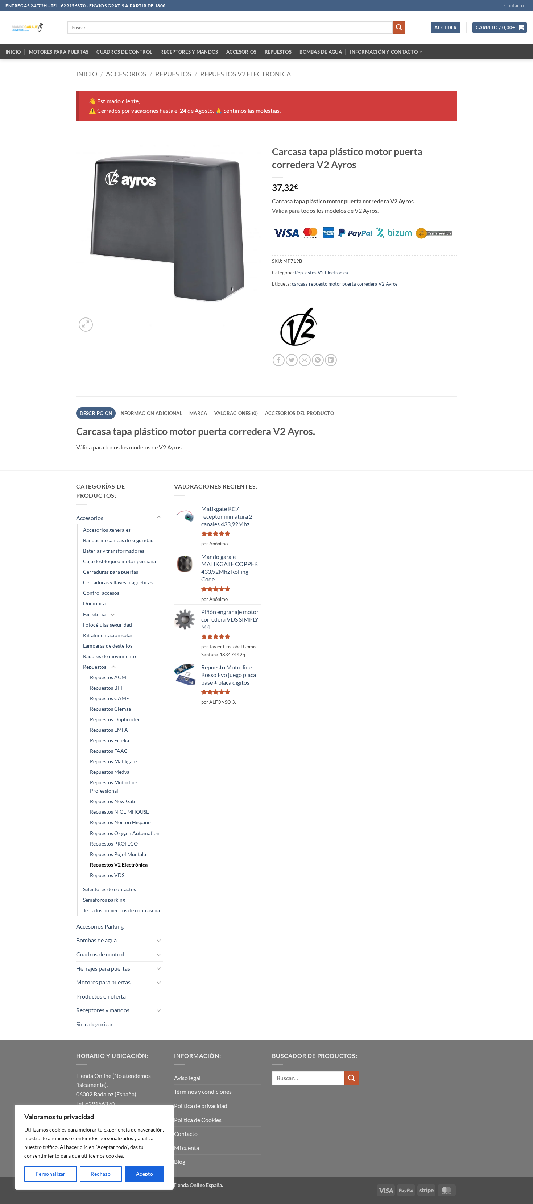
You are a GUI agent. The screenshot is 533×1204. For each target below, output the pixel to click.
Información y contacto (384, 52)
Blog (179, 1161)
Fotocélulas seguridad (107, 625)
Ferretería (94, 614)
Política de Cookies (198, 1119)
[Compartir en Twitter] (292, 360)
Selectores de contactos (109, 889)
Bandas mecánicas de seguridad (118, 540)
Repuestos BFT (106, 688)
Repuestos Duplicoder (115, 719)
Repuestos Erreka (109, 740)
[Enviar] (399, 27)
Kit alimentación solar (108, 635)
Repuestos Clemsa (110, 709)
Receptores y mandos (189, 52)
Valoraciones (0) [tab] (236, 413)
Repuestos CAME (109, 698)
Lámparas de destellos (107, 646)
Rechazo (101, 1174)
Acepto (144, 1174)
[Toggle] (158, 517)
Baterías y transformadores (113, 551)
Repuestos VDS (107, 875)
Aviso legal (187, 1077)
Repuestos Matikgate (113, 761)
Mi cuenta (186, 1147)
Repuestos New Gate (113, 801)
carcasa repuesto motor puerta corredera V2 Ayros (345, 284)
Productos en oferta (101, 996)
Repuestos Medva (109, 772)
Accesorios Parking (100, 926)
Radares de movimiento (109, 656)
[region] (94, 1147)
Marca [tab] (198, 413)
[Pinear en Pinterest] (318, 360)
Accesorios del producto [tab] (299, 413)
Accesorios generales (107, 530)
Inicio (13, 52)
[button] (445, 28)
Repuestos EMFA (109, 730)
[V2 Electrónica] (299, 327)
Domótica (94, 603)
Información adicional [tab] (150, 413)
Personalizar (51, 1174)
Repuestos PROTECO (114, 843)
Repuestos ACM (108, 677)
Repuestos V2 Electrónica (245, 74)
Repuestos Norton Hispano (120, 822)
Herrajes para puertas (103, 968)
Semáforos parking (104, 900)
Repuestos (278, 52)
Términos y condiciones (203, 1091)
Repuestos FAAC (109, 751)
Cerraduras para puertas (110, 572)
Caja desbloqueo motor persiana (119, 561)
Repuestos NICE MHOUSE (119, 812)
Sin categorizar (94, 1024)
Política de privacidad (200, 1105)
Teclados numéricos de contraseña (121, 910)
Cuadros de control (124, 52)
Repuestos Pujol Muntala (118, 854)
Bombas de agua (320, 52)
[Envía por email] (305, 360)
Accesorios (241, 52)
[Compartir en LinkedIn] (331, 360)
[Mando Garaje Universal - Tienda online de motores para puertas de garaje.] (31, 27)
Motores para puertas (58, 52)
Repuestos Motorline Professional (113, 786)
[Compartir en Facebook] (279, 360)
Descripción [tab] (96, 413)
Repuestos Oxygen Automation (125, 833)
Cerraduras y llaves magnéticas (118, 582)
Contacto (514, 5)
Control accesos (101, 593)
